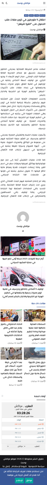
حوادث (36, 15)
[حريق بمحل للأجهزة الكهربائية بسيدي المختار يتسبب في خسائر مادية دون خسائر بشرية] (34, 353)
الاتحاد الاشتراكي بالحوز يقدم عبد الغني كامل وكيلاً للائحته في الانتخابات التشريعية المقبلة (11, 332)
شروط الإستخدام (19, 466)
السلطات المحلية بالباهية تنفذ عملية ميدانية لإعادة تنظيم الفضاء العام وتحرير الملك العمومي (36, 332)
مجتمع (26, 15)
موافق (29, 480)
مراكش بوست (36, 30)
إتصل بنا (6, 466)
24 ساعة (30, 10)
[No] (44, 477)
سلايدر (31, 15)
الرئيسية (39, 10)
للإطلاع (19, 480)
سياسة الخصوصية (36, 466)
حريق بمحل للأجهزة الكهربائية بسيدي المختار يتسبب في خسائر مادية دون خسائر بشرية (34, 370)
